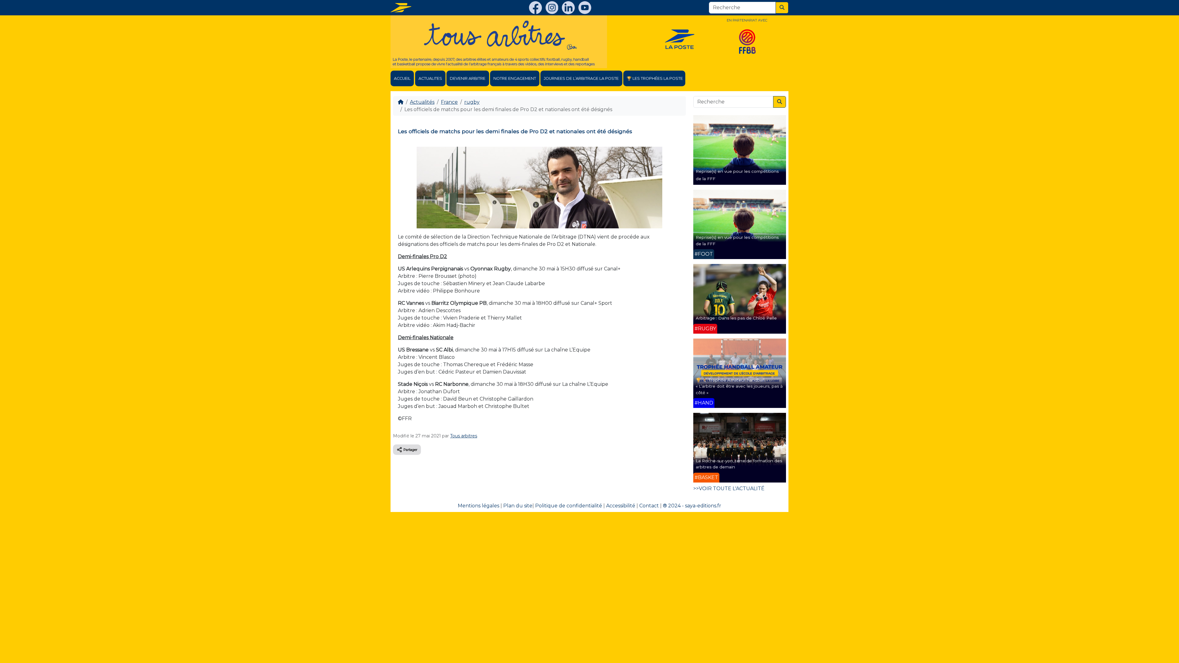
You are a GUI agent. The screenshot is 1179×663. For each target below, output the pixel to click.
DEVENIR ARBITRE (467, 78)
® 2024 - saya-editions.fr (692, 506)
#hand (704, 403)
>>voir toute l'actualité (729, 488)
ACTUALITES (430, 78)
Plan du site (517, 506)
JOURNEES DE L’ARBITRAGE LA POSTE (581, 78)
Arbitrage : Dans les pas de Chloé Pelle (736, 318)
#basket (706, 477)
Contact (649, 506)
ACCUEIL (402, 78)
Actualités (422, 102)
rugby (472, 102)
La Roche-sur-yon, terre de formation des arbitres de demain (739, 463)
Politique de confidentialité (568, 506)
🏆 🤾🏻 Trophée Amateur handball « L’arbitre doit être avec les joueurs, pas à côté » (739, 386)
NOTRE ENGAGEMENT (514, 78)
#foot (704, 254)
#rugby (705, 329)
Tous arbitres (463, 436)
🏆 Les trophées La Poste (655, 78)
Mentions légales (478, 506)
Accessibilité (620, 506)
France (449, 102)
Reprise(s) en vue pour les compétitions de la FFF (737, 240)
